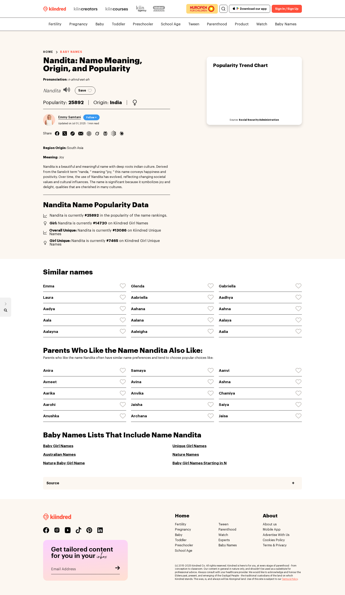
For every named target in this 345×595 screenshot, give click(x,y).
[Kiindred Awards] (159, 9)
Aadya (49, 309)
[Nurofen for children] (202, 9)
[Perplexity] (105, 133)
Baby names (71, 51)
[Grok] (97, 133)
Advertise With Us (276, 535)
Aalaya (225, 320)
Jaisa (223, 416)
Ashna (225, 382)
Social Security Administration (259, 120)
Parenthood (217, 24)
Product (242, 24)
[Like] (123, 286)
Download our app (253, 8)
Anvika (137, 393)
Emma (48, 286)
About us (270, 524)
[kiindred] (54, 8)
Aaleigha (139, 332)
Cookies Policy (274, 540)
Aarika (49, 393)
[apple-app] (234, 9)
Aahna (225, 309)
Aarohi (49, 405)
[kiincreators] (85, 9)
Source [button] (53, 483)
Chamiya (227, 393)
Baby (99, 24)
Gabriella (227, 286)
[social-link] (46, 530)
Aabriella (139, 297)
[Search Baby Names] (6, 311)
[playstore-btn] (238, 9)
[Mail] (80, 133)
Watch (261, 24)
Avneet (50, 382)
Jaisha (136, 405)
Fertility (55, 24)
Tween (193, 24)
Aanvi (224, 370)
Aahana (138, 309)
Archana (139, 416)
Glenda (137, 286)
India (116, 102)
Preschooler (143, 24)
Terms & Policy (290, 579)
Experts (224, 540)
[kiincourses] (116, 9)
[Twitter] (64, 133)
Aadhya (226, 297)
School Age (170, 24)
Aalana (137, 320)
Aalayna (50, 332)
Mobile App (272, 529)
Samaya (138, 370)
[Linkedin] (72, 133)
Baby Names (285, 24)
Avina (136, 382)
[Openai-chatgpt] (88, 133)
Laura (48, 297)
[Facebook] (57, 133)
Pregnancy (78, 24)
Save (82, 90)
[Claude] (121, 133)
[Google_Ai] (113, 133)
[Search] (223, 9)
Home (48, 51)
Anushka (51, 416)
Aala (47, 320)
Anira (48, 370)
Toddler (118, 24)
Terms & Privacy (275, 545)
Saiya (224, 405)
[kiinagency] (142, 9)
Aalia (223, 332)
